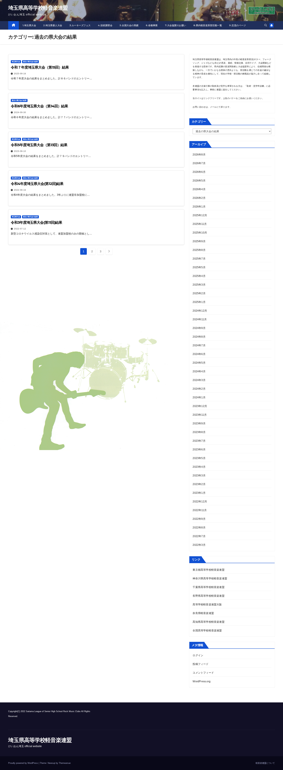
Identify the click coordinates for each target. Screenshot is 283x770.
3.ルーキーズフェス (80, 25)
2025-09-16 (20, 73)
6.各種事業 (152, 25)
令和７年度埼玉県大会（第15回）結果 (40, 67)
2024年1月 (199, 397)
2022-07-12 (20, 229)
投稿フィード (200, 664)
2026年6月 (199, 172)
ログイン (198, 655)
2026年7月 (199, 163)
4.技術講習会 (105, 25)
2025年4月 (199, 276)
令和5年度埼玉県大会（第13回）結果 (39, 145)
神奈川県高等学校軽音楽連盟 (210, 578)
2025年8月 (199, 250)
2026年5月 (199, 180)
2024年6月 (199, 354)
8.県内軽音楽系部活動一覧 (207, 25)
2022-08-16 (20, 190)
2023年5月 (199, 458)
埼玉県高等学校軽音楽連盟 (38, 8)
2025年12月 (200, 215)
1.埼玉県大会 (29, 25)
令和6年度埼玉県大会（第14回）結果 (39, 106)
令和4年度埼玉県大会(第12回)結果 (37, 183)
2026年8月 (199, 154)
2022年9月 (199, 518)
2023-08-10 (20, 151)
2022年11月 (200, 510)
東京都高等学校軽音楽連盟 (208, 569)
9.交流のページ (237, 25)
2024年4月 (199, 371)
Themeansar (64, 763)
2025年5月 (199, 267)
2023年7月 (199, 440)
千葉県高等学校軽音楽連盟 (209, 587)
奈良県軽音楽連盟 (203, 613)
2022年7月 (199, 536)
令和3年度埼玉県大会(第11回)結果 (36, 222)
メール (213, 107)
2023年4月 (199, 466)
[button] (265, 25)
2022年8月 (199, 527)
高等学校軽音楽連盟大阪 (207, 604)
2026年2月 (199, 198)
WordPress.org (201, 681)
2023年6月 (199, 449)
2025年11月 (200, 224)
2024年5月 (199, 362)
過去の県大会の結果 (30, 62)
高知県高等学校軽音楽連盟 (208, 621)
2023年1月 (199, 492)
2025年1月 (199, 302)
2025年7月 (199, 258)
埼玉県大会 (16, 62)
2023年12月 (200, 406)
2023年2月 (199, 484)
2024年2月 (199, 388)
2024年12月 (200, 310)
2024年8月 (199, 336)
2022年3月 (199, 545)
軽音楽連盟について (265, 763)
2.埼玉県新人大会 (52, 25)
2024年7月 (199, 345)
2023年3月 (199, 475)
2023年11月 (200, 414)
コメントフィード (203, 672)
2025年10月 (200, 232)
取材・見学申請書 (255, 86)
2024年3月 (199, 380)
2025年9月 (199, 241)
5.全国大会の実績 (129, 25)
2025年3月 (199, 284)
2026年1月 (199, 206)
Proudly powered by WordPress (23, 763)
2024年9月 (199, 328)
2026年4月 (199, 189)
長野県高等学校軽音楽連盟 (208, 595)
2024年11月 (200, 319)
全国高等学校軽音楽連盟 (207, 630)
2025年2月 (199, 293)
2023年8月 (199, 432)
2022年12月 (200, 501)
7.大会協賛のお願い (175, 25)
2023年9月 (199, 423)
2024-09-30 (20, 112)
